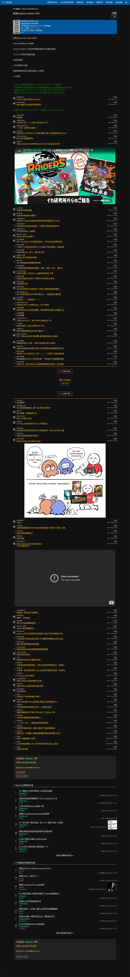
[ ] (23, 793)
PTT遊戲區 (16, 9)
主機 (26, 758)
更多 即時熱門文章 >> (65, 933)
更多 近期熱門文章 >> (65, 855)
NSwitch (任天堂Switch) (30, 9)
